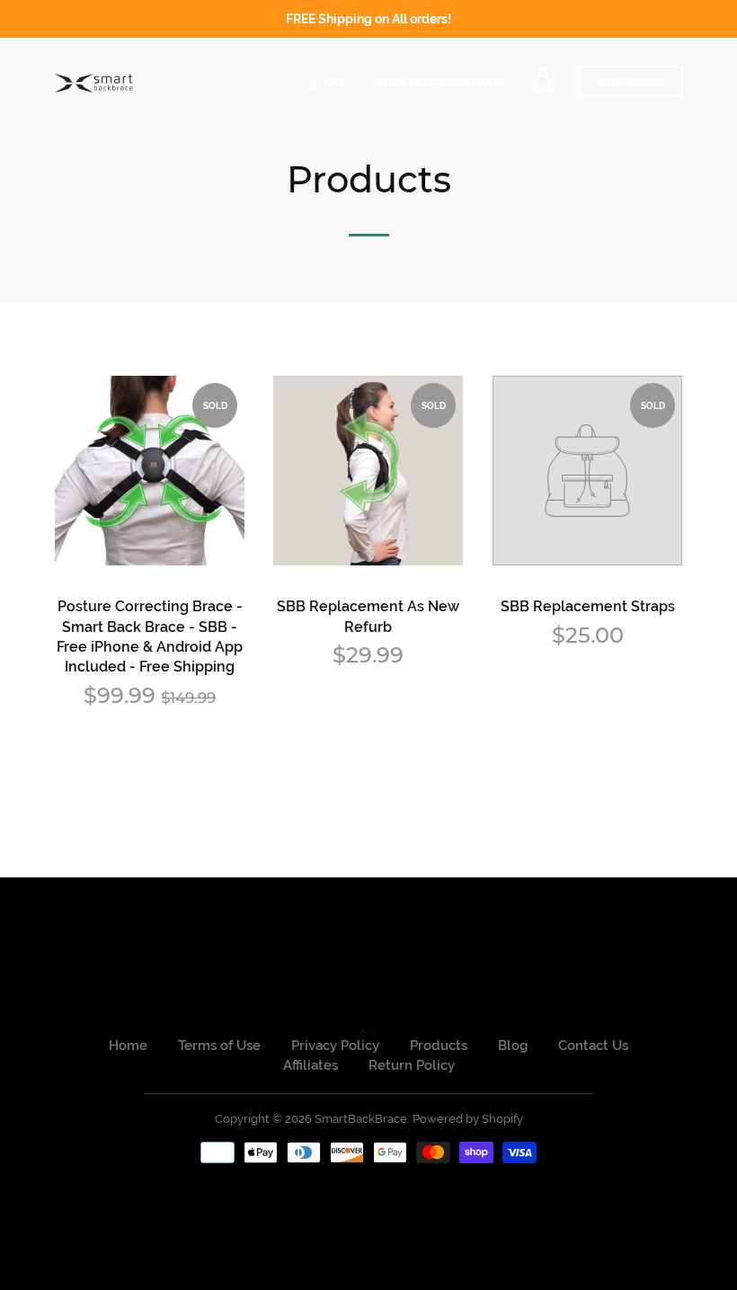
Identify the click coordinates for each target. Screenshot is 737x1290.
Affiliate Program (439, 83)
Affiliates (310, 1065)
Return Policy (411, 1065)
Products (438, 1045)
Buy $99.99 (640, 85)
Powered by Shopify (468, 1118)
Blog (325, 83)
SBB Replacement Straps (588, 606)
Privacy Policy (335, 1045)
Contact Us (593, 1045)
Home (128, 1045)
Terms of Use (219, 1045)
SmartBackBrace (361, 1118)
